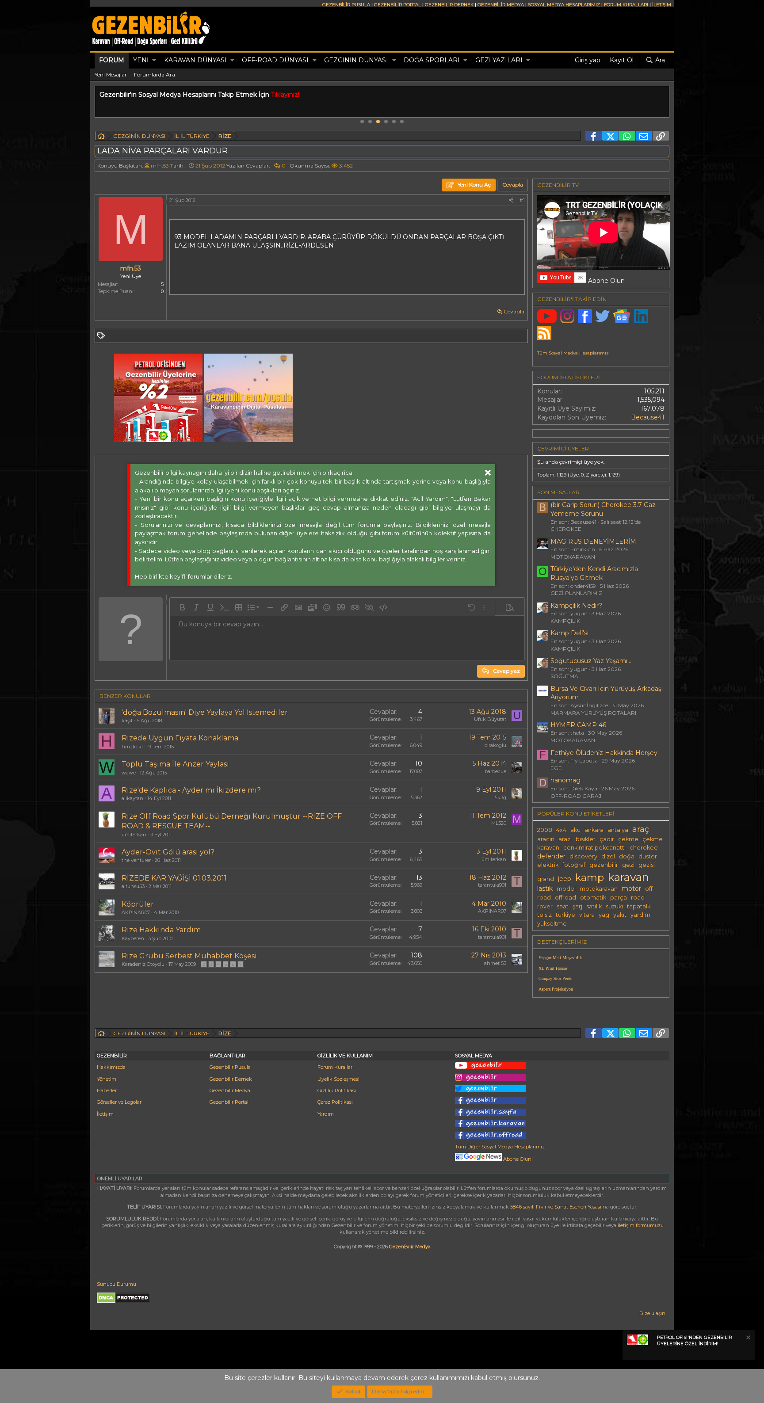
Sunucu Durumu (116, 1284)
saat (563, 906)
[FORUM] (101, 137)
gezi (628, 865)
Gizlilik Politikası (336, 1090)
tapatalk (638, 906)
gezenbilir (603, 865)
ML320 (498, 823)
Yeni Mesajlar (111, 74)
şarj (577, 906)
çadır (607, 839)
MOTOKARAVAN (572, 556)
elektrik (547, 865)
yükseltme (552, 923)
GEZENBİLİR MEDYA (501, 5)
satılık (594, 906)
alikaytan (132, 798)
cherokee (644, 847)
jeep (564, 879)
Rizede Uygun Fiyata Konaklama (180, 738)
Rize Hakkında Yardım (161, 930)
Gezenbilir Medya (230, 1090)
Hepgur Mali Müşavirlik (560, 957)
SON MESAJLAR (558, 492)
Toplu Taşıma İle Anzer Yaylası (175, 764)
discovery (583, 856)
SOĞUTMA (564, 676)
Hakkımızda (111, 1067)
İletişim (105, 1114)
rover (545, 906)
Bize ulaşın (652, 1313)
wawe (129, 773)
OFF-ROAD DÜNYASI (275, 60)
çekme (628, 839)
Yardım (325, 1114)
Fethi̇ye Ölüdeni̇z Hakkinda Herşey (603, 753)
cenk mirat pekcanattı (594, 847)
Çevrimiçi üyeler (563, 448)
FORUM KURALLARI (626, 5)
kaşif (127, 720)
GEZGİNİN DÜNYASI (356, 60)
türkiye (565, 914)
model (566, 888)
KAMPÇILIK (565, 621)
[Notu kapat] (747, 1338)
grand (545, 879)
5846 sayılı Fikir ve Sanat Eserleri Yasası (555, 1207)
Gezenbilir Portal (229, 1102)
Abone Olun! (517, 1159)
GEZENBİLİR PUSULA (346, 5)
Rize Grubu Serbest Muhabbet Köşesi (189, 956)
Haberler (107, 1090)
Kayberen (133, 938)
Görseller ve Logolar (119, 1102)
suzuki (614, 906)
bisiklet (586, 839)
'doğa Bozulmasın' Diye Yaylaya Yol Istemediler (205, 712)
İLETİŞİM (661, 5)
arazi (565, 839)
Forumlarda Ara (154, 74)
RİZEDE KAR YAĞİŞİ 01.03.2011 (174, 878)
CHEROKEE (565, 529)
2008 (544, 830)
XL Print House (553, 968)
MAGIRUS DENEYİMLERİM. (594, 541)
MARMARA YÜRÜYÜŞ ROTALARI (593, 712)
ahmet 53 (495, 963)
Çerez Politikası (335, 1102)
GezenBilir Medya (410, 1246)
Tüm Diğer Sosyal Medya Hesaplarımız (500, 1147)
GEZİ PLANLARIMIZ (576, 593)
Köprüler (138, 904)
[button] (154, 61)
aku (575, 830)
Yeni (141, 60)
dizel (608, 856)
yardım (640, 914)
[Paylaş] (511, 200)
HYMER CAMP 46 (578, 725)
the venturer (136, 860)
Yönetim (106, 1079)
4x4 (561, 830)
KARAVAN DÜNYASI (195, 60)
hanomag (565, 780)
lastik (545, 888)
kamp (589, 877)
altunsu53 (133, 886)
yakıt (619, 914)
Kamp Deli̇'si (569, 633)
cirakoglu (495, 745)
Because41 (648, 417)
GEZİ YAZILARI (499, 60)
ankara (594, 830)
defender (551, 856)
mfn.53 (160, 165)
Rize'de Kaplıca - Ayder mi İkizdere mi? (191, 790)
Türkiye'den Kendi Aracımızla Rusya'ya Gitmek (594, 573)
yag (604, 914)
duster (647, 856)
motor (631, 888)
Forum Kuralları (335, 1067)
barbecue (495, 771)
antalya (617, 830)
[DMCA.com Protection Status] (123, 1301)
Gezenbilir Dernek (231, 1079)
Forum (111, 60)
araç (640, 829)
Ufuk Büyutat (490, 719)
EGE (556, 768)
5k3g (500, 797)
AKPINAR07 (136, 912)
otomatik (593, 897)
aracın (545, 839)
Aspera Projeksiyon (556, 989)
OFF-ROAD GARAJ (575, 796)
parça (618, 897)
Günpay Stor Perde (555, 978)
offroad (565, 897)
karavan (628, 877)
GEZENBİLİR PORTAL (397, 5)
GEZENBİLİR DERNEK (449, 5)
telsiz (544, 914)
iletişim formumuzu (641, 1225)
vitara (587, 914)
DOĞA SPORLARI (432, 60)
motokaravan (599, 888)
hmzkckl (132, 746)
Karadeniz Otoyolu (143, 964)
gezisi (646, 865)
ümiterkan (134, 834)
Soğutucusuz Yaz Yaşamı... (590, 661)
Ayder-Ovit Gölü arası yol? (168, 852)
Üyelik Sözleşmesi (338, 1079)
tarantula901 (492, 885)
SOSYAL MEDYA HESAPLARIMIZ (564, 5)
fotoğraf (573, 865)
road (638, 897)
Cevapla (514, 311)
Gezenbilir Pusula (230, 1067)
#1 (522, 200)
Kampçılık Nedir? (576, 606)
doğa (626, 856)
